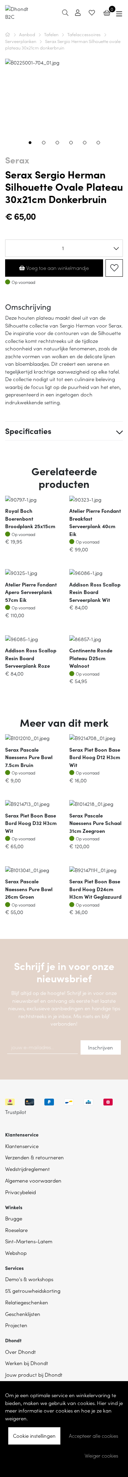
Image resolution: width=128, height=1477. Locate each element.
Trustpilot (15, 1111)
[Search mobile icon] (65, 12)
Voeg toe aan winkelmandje (57, 267)
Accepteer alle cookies (93, 1435)
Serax (17, 160)
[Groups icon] (119, 12)
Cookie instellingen (34, 1435)
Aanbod (27, 34)
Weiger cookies (101, 1455)
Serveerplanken (21, 41)
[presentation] (10, 104)
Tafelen (51, 34)
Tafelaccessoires (84, 34)
